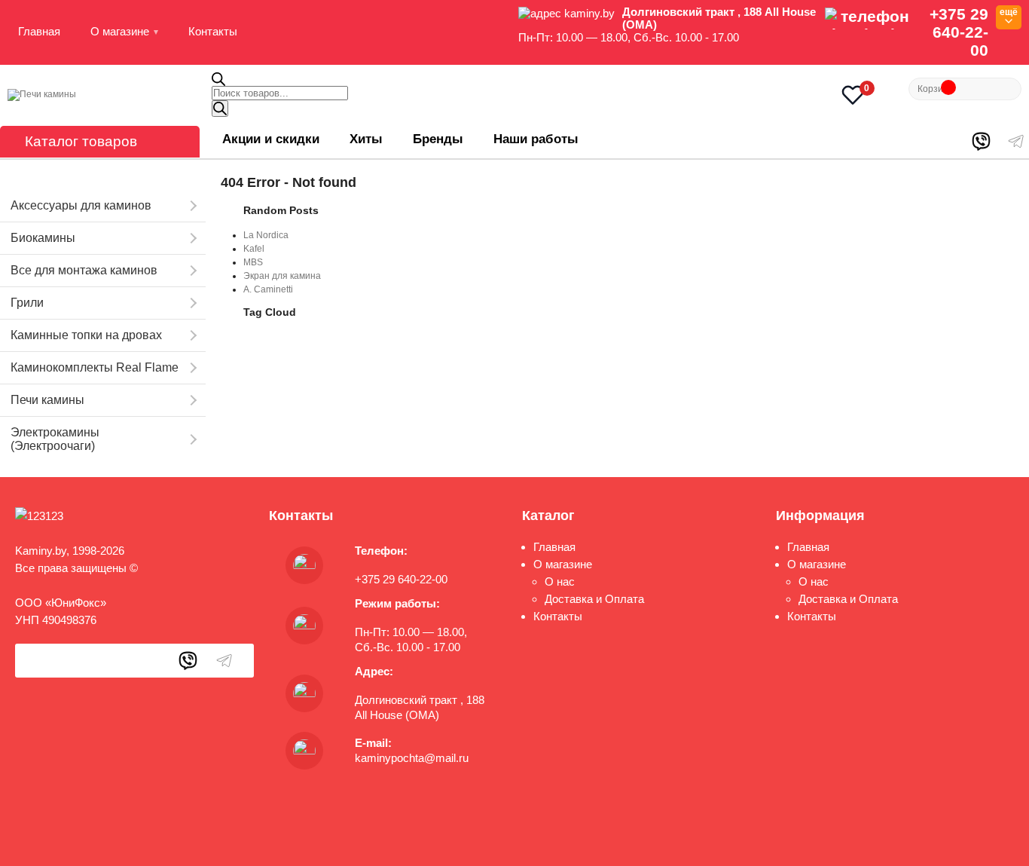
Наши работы (536, 139)
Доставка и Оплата (594, 598)
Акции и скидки (270, 139)
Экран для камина (282, 276)
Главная (39, 31)
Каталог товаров (81, 141)
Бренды (438, 139)
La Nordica (266, 235)
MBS (253, 262)
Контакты (212, 31)
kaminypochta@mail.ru (412, 757)
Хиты (366, 139)
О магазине (119, 31)
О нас (560, 581)
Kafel (253, 248)
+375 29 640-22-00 (959, 32)
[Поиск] (220, 108)
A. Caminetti (268, 289)
